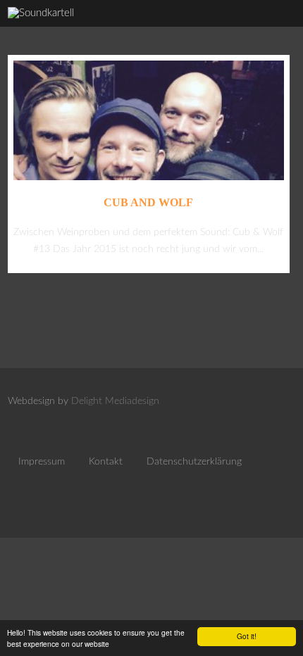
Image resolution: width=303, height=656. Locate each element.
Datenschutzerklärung (194, 462)
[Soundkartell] (41, 13)
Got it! (246, 636)
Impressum (41, 462)
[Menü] (277, 28)
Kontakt (106, 462)
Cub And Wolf (148, 202)
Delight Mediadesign (115, 401)
